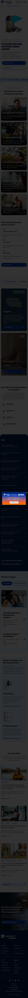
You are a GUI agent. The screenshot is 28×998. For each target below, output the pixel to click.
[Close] (27, 492)
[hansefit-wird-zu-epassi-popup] (14, 492)
